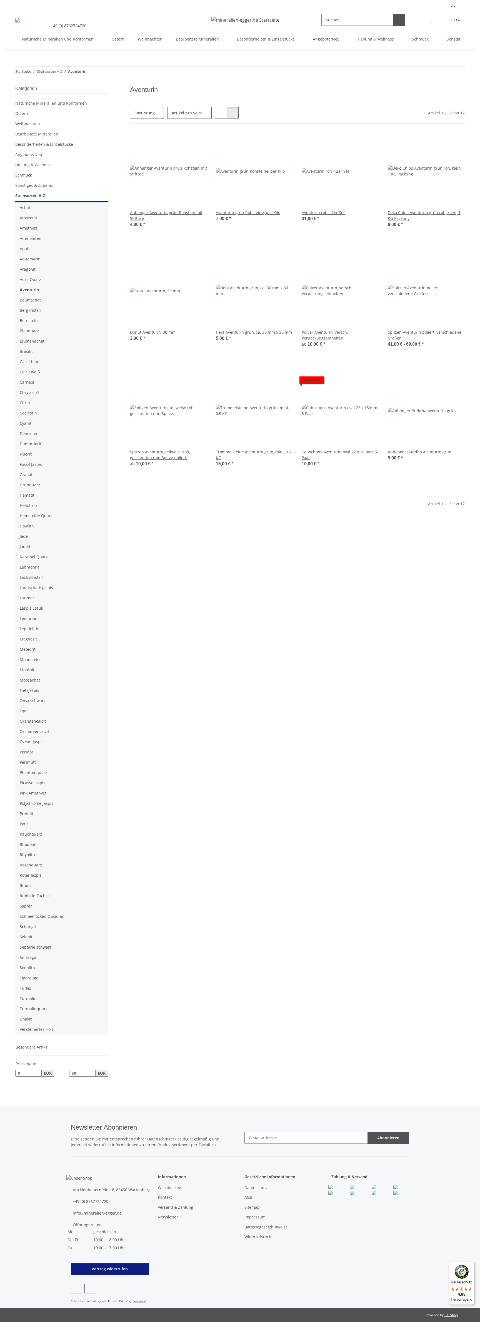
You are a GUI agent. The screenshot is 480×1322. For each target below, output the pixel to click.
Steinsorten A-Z (30, 195)
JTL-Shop (451, 1315)
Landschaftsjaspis (36, 587)
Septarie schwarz (36, 947)
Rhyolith (27, 854)
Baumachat (30, 300)
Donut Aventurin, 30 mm (153, 332)
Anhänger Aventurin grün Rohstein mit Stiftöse (166, 215)
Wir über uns (170, 1187)
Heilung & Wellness (33, 164)
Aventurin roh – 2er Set (323, 212)
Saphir (26, 906)
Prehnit (26, 813)
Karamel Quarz (34, 556)
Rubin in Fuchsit (35, 895)
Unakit (26, 1019)
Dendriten (29, 433)
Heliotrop (28, 505)
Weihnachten (27, 123)
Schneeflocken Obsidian (42, 916)
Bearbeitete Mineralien (36, 134)
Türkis (25, 988)
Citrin (25, 402)
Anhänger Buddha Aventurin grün (419, 451)
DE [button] (453, 5)
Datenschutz (256, 1187)
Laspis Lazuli (31, 608)
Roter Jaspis (31, 875)
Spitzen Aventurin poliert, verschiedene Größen (424, 335)
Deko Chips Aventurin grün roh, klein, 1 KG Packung (424, 215)
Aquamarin (30, 259)
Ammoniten (30, 238)
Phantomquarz (33, 772)
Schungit (28, 926)
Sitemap (252, 1207)
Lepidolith (29, 628)
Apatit (25, 248)
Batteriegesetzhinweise (266, 1227)
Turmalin (28, 998)
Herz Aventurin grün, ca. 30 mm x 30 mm (254, 332)
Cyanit (25, 423)
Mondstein (30, 659)
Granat (26, 474)
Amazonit (28, 217)
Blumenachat (32, 341)
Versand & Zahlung (175, 1207)
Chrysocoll (29, 392)
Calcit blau (29, 361)
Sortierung (144, 112)
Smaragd (28, 957)
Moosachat (30, 680)
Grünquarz (30, 484)
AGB (248, 1197)
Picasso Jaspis (32, 782)
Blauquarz (29, 330)
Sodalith (27, 967)
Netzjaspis (29, 690)
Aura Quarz (30, 279)
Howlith (27, 526)
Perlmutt (28, 762)
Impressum (255, 1217)
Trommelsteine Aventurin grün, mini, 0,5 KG (253, 454)
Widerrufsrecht (258, 1236)
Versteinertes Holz (37, 1029)
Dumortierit (30, 443)
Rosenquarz (31, 865)
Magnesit (28, 639)
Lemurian (29, 618)
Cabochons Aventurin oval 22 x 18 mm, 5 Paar (339, 454)
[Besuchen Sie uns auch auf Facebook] (76, 1288)
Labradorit (29, 567)
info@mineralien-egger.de (97, 1213)
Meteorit (28, 649)
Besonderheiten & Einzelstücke (44, 144)
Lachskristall (31, 577)
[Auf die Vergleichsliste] (183, 142)
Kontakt (165, 1197)
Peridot (26, 752)
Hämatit (27, 495)
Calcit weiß (30, 372)
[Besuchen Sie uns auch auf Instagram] (90, 1288)
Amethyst (28, 228)
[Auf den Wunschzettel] (197, 142)
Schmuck (23, 175)
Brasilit (26, 351)
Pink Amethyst (33, 793)
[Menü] (471, 1265)
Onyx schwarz (33, 700)
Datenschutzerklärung (168, 1139)
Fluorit (26, 454)
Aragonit (28, 269)
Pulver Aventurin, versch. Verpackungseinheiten (325, 335)
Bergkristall (30, 310)
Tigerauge (29, 978)
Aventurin (29, 289)
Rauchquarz (31, 834)
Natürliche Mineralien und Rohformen (51, 103)
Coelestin (28, 413)
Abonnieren (388, 1137)
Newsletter (168, 1217)
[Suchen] (399, 20)
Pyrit (24, 823)
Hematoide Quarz (36, 515)
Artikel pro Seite (187, 112)
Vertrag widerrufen (110, 1268)
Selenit (26, 936)
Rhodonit (28, 844)
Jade (24, 536)
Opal (24, 710)
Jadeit (25, 546)
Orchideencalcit (34, 731)
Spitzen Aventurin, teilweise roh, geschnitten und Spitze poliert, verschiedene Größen (160, 455)
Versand (139, 1301)
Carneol (27, 382)
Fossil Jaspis (31, 464)
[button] (420, 19)
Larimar (27, 597)
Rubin (25, 885)
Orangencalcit (33, 721)
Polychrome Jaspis (36, 803)
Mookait (27, 669)
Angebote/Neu (28, 154)
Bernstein (29, 320)
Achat (25, 207)
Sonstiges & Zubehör (34, 185)
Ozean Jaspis (32, 741)
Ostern (21, 113)
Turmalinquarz (34, 1008)
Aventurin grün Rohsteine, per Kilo (248, 212)
